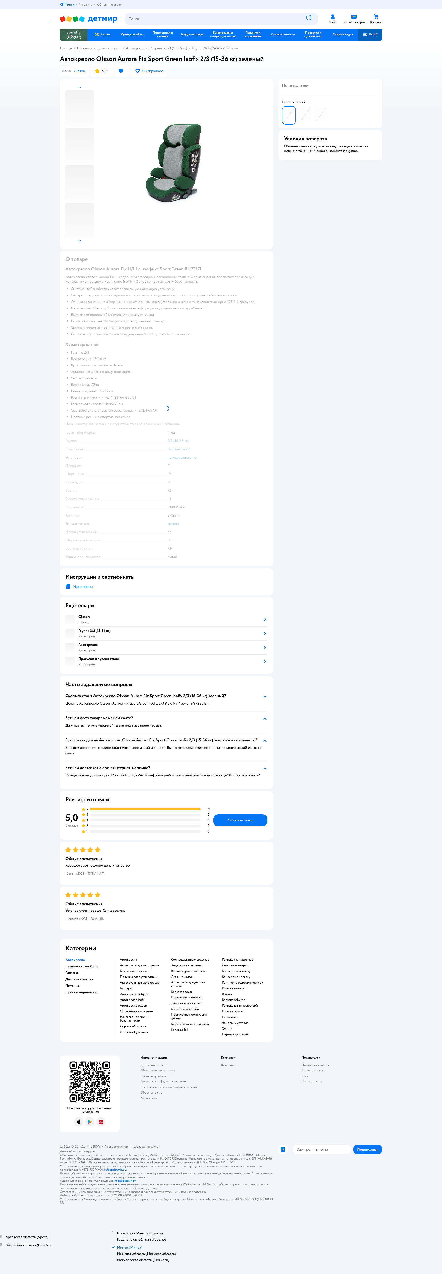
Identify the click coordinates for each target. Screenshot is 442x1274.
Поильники (230, 1017)
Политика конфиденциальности (163, 1081)
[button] (370, 35)
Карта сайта (148, 1098)
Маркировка (83, 586)
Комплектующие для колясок (242, 982)
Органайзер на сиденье (136, 1011)
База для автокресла (134, 971)
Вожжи (227, 994)
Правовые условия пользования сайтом (132, 1147)
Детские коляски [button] (79, 979)
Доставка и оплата (153, 1065)
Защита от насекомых (186, 965)
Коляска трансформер (237, 959)
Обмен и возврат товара (157, 1070)
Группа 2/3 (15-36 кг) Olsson (215, 48)
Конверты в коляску (236, 977)
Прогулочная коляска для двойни (189, 1016)
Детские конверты (235, 965)
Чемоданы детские (235, 1023)
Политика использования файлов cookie (169, 1087)
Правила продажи (153, 1076)
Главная (66, 48)
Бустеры (126, 988)
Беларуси (88, 1151)
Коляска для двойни (185, 1009)
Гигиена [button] (71, 972)
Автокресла (135, 48)
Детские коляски (183, 977)
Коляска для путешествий (240, 1005)
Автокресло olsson (133, 1005)
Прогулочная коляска (186, 997)
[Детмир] (88, 19)
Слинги (227, 1028)
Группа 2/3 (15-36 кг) (170, 48)
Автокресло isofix (132, 1000)
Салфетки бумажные (134, 1032)
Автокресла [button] (75, 960)
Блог (305, 1076)
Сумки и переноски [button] (81, 992)
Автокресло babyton (134, 994)
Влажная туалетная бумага (189, 971)
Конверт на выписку (236, 971)
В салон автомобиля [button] (81, 966)
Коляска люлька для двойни (190, 1024)
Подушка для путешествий (138, 977)
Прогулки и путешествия (97, 48)
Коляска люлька (233, 988)
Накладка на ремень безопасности (134, 1018)
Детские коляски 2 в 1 (186, 1003)
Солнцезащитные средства (190, 959)
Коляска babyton (233, 1000)
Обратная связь (151, 1092)
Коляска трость (181, 992)
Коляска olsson (232, 1011)
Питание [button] (72, 985)
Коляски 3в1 (179, 1030)
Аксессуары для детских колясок (188, 984)
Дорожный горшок (133, 1026)
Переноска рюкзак (235, 1034)
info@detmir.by (115, 1170)
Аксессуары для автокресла (139, 965)
